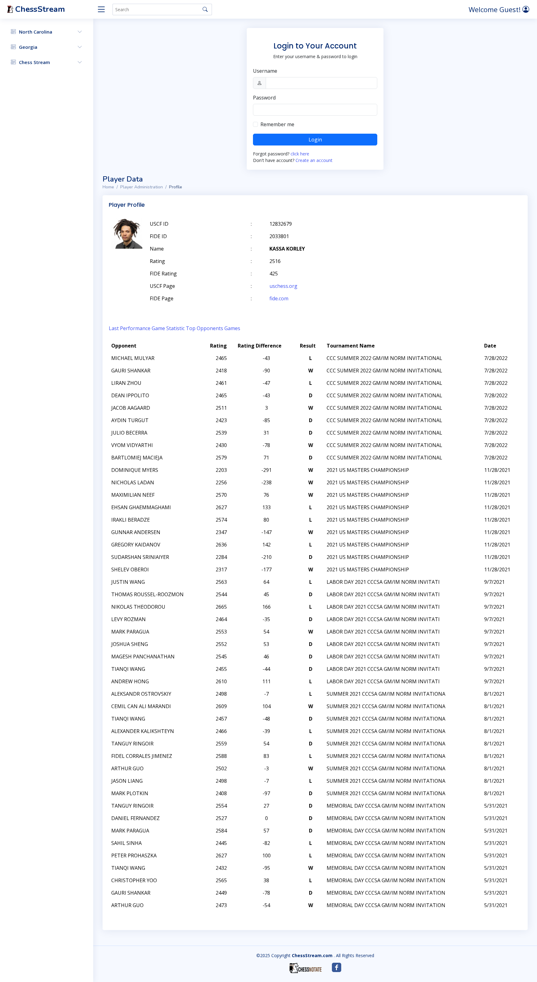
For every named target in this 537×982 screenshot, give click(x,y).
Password (264, 97)
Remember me (277, 124)
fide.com (278, 298)
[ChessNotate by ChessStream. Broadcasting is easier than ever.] (305, 968)
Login (315, 139)
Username (265, 70)
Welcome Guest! (495, 9)
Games (232, 328)
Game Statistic (168, 328)
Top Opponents (204, 328)
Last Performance (129, 328)
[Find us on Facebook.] (336, 967)
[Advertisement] (449, 233)
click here (300, 154)
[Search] (205, 9)
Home (108, 187)
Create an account (314, 160)
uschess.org (283, 286)
